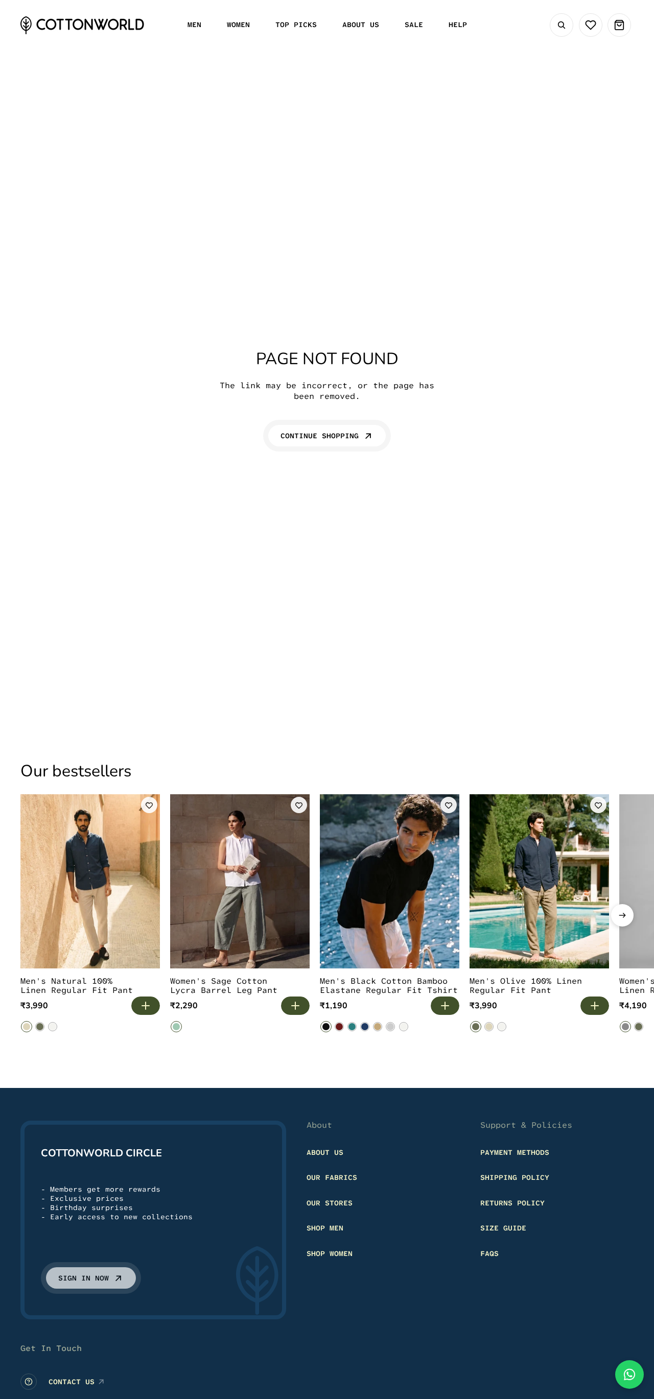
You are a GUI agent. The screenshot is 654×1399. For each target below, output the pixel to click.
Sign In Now (83, 1278)
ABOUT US (325, 1152)
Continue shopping (320, 435)
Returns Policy (512, 1202)
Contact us (72, 1381)
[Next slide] (622, 915)
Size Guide (503, 1227)
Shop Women (330, 1253)
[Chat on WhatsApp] (629, 1374)
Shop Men (325, 1227)
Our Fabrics (332, 1177)
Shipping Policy (514, 1177)
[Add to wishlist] (149, 805)
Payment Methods (514, 1152)
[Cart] (619, 25)
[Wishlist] (590, 25)
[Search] (561, 25)
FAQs (489, 1253)
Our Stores (330, 1202)
